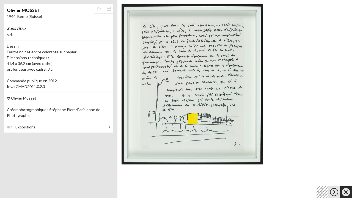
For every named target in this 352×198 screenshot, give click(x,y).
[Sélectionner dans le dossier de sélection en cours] (99, 8)
